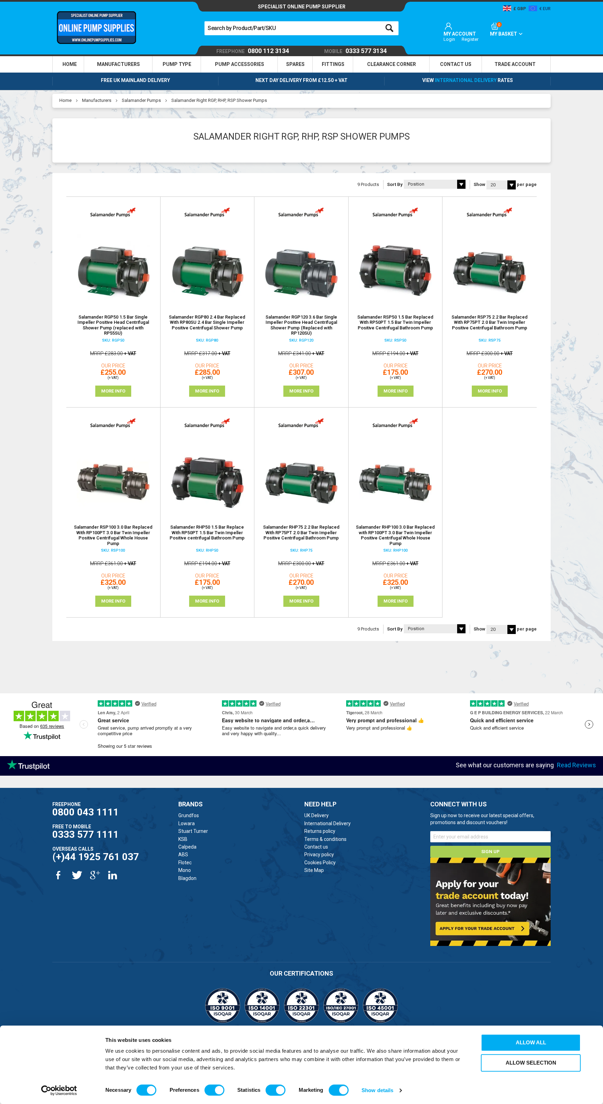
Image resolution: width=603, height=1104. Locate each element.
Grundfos (188, 815)
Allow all (531, 1042)
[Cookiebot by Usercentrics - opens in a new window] (59, 1090)
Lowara (186, 823)
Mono (184, 870)
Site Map (314, 870)
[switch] (214, 1090)
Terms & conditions (325, 839)
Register (470, 39)
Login (449, 39)
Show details (377, 1090)
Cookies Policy (320, 862)
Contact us (316, 847)
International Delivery (466, 80)
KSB (182, 839)
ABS (183, 854)
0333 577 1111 (85, 834)
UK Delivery (316, 815)
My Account (460, 34)
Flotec (185, 862)
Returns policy (319, 831)
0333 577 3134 (355, 51)
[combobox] (301, 28)
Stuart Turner (193, 831)
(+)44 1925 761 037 (95, 857)
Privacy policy (319, 854)
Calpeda (187, 847)
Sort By (395, 184)
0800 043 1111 (85, 812)
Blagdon (187, 878)
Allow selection (531, 1063)
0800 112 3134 (252, 51)
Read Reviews (576, 765)
